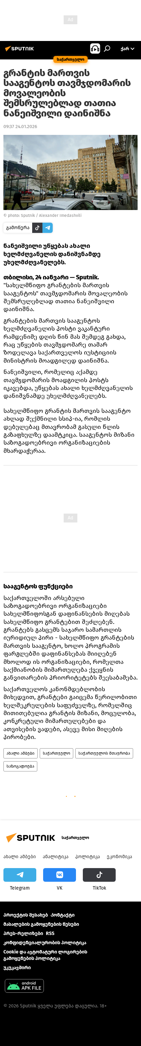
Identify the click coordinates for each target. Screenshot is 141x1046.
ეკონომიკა (119, 857)
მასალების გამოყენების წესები (41, 924)
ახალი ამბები (21, 753)
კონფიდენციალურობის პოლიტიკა (44, 943)
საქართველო (56, 753)
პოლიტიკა (87, 857)
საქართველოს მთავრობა (104, 753)
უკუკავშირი (17, 968)
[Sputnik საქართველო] (20, 51)
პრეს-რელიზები (23, 933)
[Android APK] (24, 986)
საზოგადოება (20, 766)
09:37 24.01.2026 (20, 126)
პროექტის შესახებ (25, 915)
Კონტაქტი (63, 915)
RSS (50, 933)
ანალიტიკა (55, 857)
